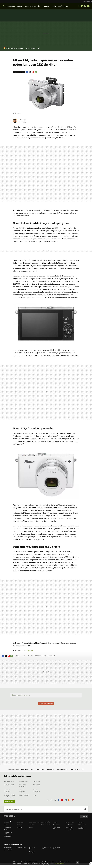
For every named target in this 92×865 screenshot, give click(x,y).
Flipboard (82, 6)
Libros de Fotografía (7, 791)
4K (38, 48)
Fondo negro (50, 769)
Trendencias (68, 825)
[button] (22, 120)
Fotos (27, 48)
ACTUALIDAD (10, 6)
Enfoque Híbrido (41, 656)
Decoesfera (68, 827)
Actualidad (30, 656)
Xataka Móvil (7, 827)
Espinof (31, 827)
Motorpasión (56, 825)
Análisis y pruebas (9, 781)
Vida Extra (19, 827)
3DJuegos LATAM (21, 847)
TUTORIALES (46, 6)
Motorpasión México (56, 848)
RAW (34, 795)
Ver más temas (9, 801)
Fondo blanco (40, 769)
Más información (59, 863)
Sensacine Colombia (32, 852)
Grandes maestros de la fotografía (9, 796)
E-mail (36, 72)
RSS (69, 799)
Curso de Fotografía (22, 791)
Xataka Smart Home (8, 832)
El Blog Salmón (82, 825)
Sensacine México (32, 848)
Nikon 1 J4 (52, 656)
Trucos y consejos (24, 781)
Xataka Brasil (8, 850)
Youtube (88, 6)
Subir (83, 816)
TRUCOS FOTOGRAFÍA (32, 6)
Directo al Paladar (46, 825)
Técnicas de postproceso (22, 785)
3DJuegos (19, 825)
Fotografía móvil (9, 785)
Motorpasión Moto (56, 827)
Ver (47, 704)
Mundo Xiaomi (8, 836)
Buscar (85, 809)
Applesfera (7, 830)
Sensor (33, 48)
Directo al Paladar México (46, 848)
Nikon (30, 650)
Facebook (79, 6)
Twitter (30, 72)
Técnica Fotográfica (36, 791)
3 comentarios (20, 72)
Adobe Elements (23, 795)
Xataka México (8, 847)
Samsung (20, 48)
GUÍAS (54, 6)
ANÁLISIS (20, 6)
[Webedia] (88, 1)
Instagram (85, 6)
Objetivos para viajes (62, 769)
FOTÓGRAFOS (63, 6)
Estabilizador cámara (27, 769)
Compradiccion (69, 830)
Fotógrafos (36, 781)
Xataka (6, 825)
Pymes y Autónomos (81, 827)
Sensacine (32, 825)
